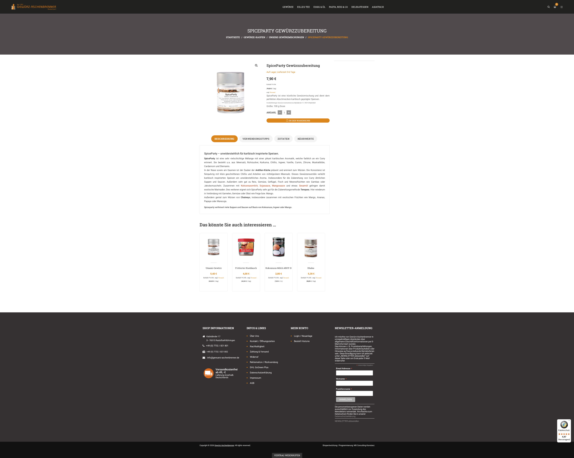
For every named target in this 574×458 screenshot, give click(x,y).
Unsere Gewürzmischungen (286, 37)
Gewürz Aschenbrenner (224, 445)
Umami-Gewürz (214, 268)
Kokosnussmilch (249, 185)
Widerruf (254, 357)
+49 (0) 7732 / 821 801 (217, 345)
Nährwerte (306, 138)
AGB (252, 383)
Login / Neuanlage (303, 336)
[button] (256, 65)
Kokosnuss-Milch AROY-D (278, 268)
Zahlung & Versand (259, 351)
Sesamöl (303, 185)
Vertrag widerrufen (287, 455)
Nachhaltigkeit (257, 346)
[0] (555, 7)
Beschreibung (224, 138)
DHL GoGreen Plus (259, 367)
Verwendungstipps (255, 138)
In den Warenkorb (299, 120)
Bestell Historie (302, 341)
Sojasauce (265, 185)
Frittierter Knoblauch (246, 268)
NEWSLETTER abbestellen (347, 421)
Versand (272, 92)
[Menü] (569, 421)
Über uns (254, 336)
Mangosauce (278, 185)
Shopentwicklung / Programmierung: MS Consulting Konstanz (348, 445)
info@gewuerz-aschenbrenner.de (223, 357)
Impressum (255, 378)
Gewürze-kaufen (254, 37)
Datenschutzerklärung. (345, 416)
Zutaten (284, 138)
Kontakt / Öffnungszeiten (262, 341)
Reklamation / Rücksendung (264, 362)
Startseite (233, 37)
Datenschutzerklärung (261, 372)
